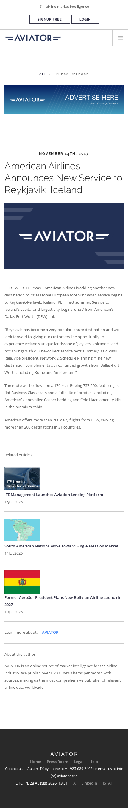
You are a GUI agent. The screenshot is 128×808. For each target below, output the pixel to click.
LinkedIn (89, 783)
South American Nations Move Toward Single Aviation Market (61, 546)
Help (93, 761)
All (43, 74)
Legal (79, 761)
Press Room (57, 761)
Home (35, 761)
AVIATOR (50, 632)
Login (85, 19)
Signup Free (50, 19)
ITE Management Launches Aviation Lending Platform (53, 494)
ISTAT (108, 783)
